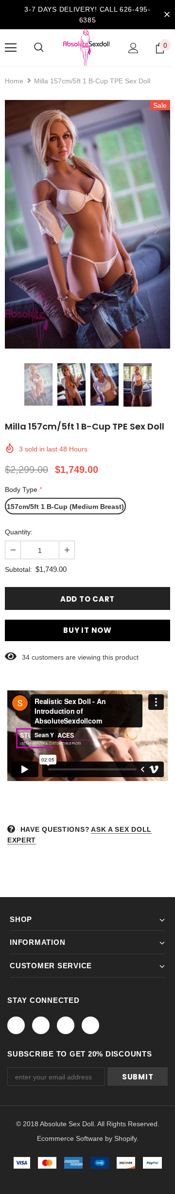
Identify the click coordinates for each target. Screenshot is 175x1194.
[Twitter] (41, 1025)
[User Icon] (133, 48)
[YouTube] (90, 1025)
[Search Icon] (39, 48)
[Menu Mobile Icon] (11, 48)
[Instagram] (65, 1025)
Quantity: (19, 532)
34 (26, 657)
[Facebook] (16, 1025)
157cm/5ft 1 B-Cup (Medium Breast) (65, 506)
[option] (87, 224)
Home (14, 81)
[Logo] (86, 47)
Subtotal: (18, 569)
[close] (167, 15)
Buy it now (87, 630)
